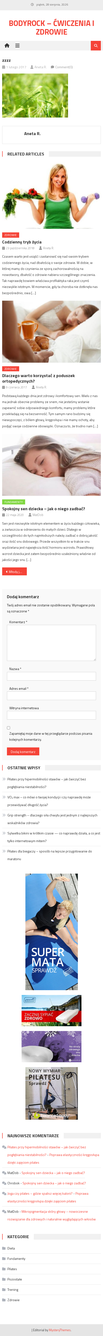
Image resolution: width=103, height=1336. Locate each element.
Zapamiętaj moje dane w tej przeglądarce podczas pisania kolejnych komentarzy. (50, 736)
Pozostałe (14, 1279)
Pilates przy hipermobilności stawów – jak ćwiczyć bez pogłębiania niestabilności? (46, 783)
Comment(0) (64, 66)
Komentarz (18, 621)
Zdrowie (11, 235)
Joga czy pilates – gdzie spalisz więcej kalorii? (40, 1193)
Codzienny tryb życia (22, 242)
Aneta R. (40, 66)
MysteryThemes (60, 1330)
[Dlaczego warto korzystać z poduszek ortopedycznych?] (51, 332)
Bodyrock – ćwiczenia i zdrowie (51, 27)
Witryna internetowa (24, 707)
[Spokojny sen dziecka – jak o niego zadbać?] (51, 465)
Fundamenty (14, 502)
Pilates (12, 1268)
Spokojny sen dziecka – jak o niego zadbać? (43, 508)
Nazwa (15, 668)
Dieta (11, 1248)
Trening (12, 1289)
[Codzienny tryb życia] (51, 195)
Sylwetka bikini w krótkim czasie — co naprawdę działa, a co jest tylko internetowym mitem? (53, 837)
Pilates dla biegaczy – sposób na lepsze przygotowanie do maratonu (49, 855)
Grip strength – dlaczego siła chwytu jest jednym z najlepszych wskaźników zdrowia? (52, 819)
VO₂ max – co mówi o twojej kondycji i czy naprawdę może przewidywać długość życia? (49, 801)
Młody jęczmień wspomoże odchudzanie (18, 571)
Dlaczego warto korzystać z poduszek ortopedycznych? (38, 378)
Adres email (19, 688)
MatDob (38, 514)
